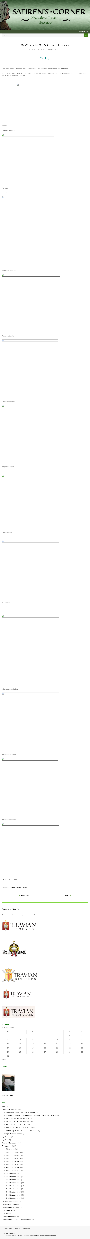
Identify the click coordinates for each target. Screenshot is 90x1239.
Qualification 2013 (13, 1180)
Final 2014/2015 (12, 1155)
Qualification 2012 (13, 1177)
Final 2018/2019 (12, 1167)
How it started (7, 1095)
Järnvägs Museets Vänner (12, 1134)
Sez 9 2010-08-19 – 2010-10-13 (19, 1127)
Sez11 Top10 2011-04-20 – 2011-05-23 (21, 1131)
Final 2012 (10, 1149)
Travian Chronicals (9, 1204)
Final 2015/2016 (12, 1158)
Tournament (6, 1146)
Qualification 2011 (13, 1173)
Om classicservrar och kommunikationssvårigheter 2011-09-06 (31, 1115)
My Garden (6, 1137)
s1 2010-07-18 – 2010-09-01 (17, 1118)
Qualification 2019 (13, 1198)
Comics (9, 1210)
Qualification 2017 (13, 1192)
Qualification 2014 (13, 1183)
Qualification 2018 (19, 887)
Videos (9, 1213)
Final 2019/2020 (12, 1170)
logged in (16, 915)
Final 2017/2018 (12, 1164)
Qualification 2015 (13, 1186)
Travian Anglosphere (10, 1201)
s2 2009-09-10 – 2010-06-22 (17, 1121)
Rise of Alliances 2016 (10, 1143)
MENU (82, 32)
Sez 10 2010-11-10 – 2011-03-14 (19, 1124)
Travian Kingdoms (9, 1216)
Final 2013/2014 (12, 1152)
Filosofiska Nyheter (9, 1109)
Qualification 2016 (13, 1189)
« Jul (4, 1059)
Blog (3, 1106)
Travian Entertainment (10, 1207)
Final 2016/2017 (12, 1161)
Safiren (58, 50)
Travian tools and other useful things (16, 1219)
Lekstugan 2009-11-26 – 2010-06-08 (20, 1112)
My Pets (5, 1140)
